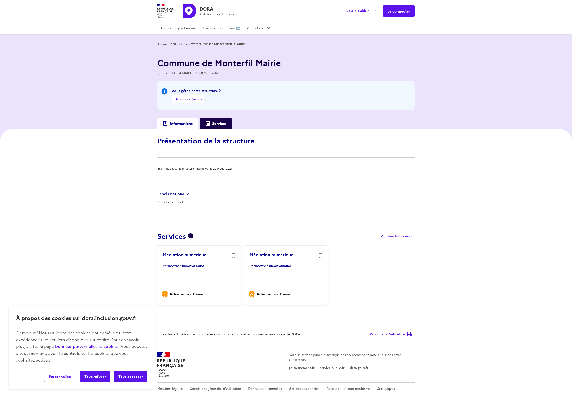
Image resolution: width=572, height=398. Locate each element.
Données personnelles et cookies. (87, 346)
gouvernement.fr (302, 367)
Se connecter (398, 10)
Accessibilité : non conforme (348, 388)
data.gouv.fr (359, 367)
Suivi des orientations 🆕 (221, 28)
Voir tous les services (396, 236)
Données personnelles (265, 388)
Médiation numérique (184, 254)
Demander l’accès (188, 99)
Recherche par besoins (178, 28)
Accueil (162, 44)
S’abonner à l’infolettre (387, 334)
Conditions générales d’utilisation (215, 388)
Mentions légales (170, 388)
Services (219, 123)
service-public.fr (332, 367)
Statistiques (386, 388)
